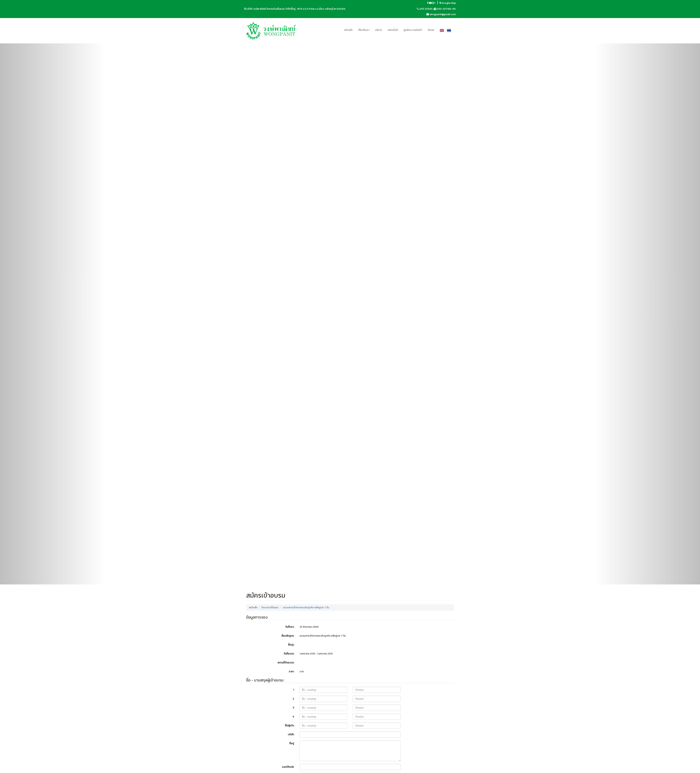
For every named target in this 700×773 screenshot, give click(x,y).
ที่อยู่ (291, 743)
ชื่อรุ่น (291, 645)
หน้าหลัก (348, 30)
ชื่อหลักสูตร (287, 636)
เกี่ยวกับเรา (364, 30)
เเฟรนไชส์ (393, 30)
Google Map (448, 3)
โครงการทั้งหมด (269, 607)
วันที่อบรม (289, 654)
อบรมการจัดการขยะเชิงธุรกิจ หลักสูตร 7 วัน (306, 607)
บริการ (378, 30)
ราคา (291, 671)
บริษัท (291, 734)
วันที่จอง (289, 627)
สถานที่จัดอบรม (285, 662)
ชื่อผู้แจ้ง (289, 725)
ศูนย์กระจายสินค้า (412, 30)
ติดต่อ (431, 30)
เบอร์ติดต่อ (288, 767)
